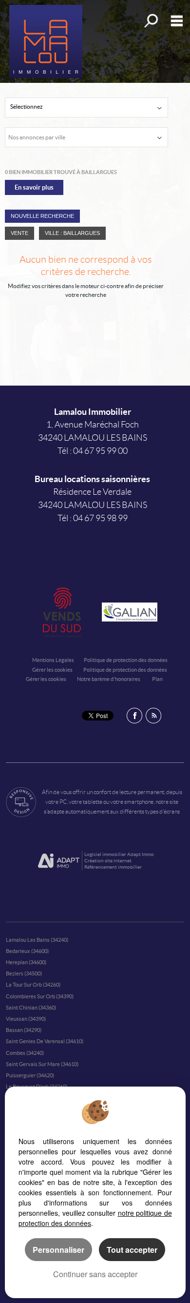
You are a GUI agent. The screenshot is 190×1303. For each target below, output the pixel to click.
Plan (157, 679)
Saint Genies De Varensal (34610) (44, 1041)
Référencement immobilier (113, 867)
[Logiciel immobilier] (59, 861)
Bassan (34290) (23, 1030)
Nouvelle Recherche (42, 216)
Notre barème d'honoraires (109, 679)
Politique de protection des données (126, 660)
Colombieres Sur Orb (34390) (40, 996)
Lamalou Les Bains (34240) (37, 940)
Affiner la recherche (150, 21)
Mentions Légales (53, 660)
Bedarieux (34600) (27, 951)
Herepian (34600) (26, 962)
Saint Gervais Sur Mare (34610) (42, 1064)
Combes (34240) (25, 1053)
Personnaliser (58, 1249)
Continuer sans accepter (95, 1274)
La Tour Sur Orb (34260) (33, 985)
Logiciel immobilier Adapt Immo (119, 854)
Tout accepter (132, 1249)
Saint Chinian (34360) (31, 1008)
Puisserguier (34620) (30, 1075)
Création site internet (108, 860)
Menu (175, 21)
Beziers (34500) (24, 973)
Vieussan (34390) (26, 1019)
